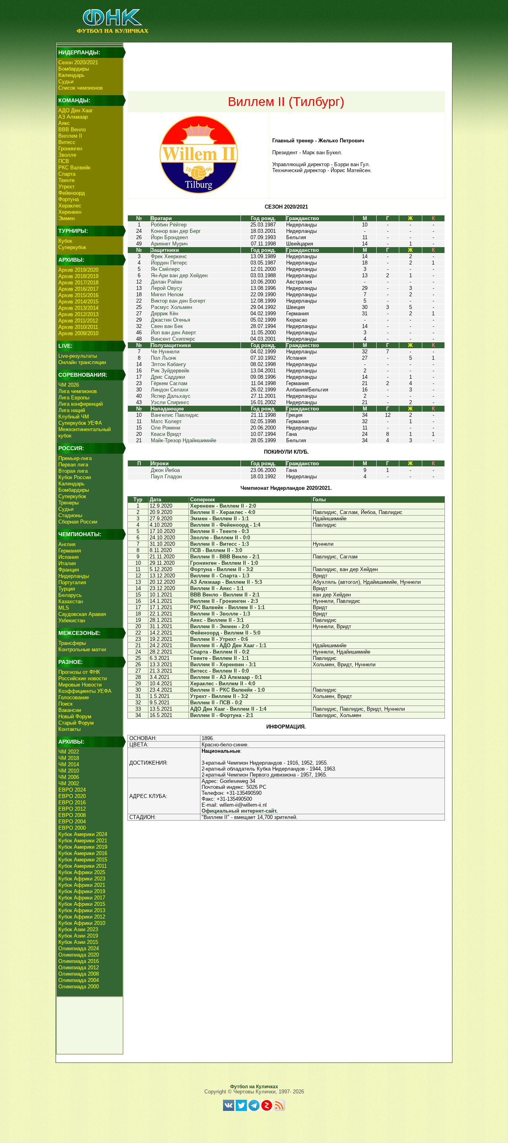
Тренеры (68, 503)
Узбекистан (71, 620)
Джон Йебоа (165, 470)
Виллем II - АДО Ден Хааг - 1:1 (228, 645)
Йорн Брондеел (169, 237)
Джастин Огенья (170, 320)
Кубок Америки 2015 (82, 860)
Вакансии (69, 710)
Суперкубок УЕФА (80, 423)
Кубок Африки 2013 (81, 910)
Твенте (66, 180)
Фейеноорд (71, 193)
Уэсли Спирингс (170, 402)
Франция (68, 570)
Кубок (65, 241)
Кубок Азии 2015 (78, 942)
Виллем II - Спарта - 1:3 (219, 576)
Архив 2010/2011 (78, 327)
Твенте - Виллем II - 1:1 (219, 658)
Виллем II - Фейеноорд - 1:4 (225, 525)
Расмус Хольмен (171, 307)
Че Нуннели (165, 352)
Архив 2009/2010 (78, 333)
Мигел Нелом (167, 294)
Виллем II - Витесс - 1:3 (219, 544)
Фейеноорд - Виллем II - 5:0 (225, 633)
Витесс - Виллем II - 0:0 (219, 671)
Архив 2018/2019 (78, 276)
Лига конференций (80, 404)
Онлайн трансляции (82, 362)
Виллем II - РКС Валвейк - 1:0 (227, 690)
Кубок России (74, 477)
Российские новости (82, 678)
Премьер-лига (75, 458)
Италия (67, 563)
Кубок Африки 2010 (81, 923)
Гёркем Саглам (169, 383)
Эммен (66, 218)
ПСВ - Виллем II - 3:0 (216, 550)
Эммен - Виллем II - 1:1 (219, 519)
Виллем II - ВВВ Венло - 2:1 (225, 557)
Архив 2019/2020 (78, 270)
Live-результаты (77, 356)
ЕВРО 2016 (72, 802)
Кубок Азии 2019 (78, 936)
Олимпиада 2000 (78, 987)
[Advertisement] (286, 62)
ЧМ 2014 (68, 764)
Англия (66, 544)
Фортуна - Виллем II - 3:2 (221, 569)
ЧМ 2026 (68, 385)
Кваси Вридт (166, 434)
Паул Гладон (166, 476)
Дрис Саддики (168, 377)
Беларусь (70, 595)
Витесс (66, 142)
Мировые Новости (80, 685)
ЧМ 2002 (68, 783)
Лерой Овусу (166, 288)
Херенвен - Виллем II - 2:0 (223, 506)
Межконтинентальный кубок (84, 432)
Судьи (65, 81)
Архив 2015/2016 (78, 295)
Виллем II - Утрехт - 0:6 (219, 639)
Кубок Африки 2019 (81, 891)
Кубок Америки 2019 (82, 847)
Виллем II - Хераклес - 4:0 (222, 512)
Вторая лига (73, 471)
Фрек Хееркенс (169, 256)
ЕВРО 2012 (72, 809)
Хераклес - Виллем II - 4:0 (222, 684)
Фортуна (68, 199)
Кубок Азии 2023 (78, 929)
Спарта (66, 174)
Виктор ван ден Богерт (178, 301)
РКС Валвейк (74, 168)
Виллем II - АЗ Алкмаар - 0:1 (226, 677)
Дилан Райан (166, 282)
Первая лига (73, 465)
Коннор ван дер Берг (176, 231)
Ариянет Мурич (169, 244)
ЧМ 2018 (68, 758)
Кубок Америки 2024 (82, 834)
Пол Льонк (163, 358)
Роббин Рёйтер (169, 225)
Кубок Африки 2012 (81, 917)
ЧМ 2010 (68, 771)
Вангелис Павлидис (175, 415)
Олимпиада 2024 (78, 948)
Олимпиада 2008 (78, 974)
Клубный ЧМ (73, 417)
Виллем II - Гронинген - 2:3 (224, 601)
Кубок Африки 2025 (81, 872)
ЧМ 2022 (68, 752)
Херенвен (69, 212)
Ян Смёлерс (165, 269)
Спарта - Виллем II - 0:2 (219, 652)
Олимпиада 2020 (78, 955)
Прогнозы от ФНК (79, 672)
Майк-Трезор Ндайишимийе (183, 440)
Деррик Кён (164, 313)
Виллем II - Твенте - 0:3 (219, 531)
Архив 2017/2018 (78, 283)
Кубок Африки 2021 (81, 885)
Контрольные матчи (82, 649)
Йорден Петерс (169, 263)
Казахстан (70, 601)
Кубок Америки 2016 (82, 853)
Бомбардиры (73, 69)
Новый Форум (74, 716)
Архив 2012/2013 (78, 314)
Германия (69, 551)
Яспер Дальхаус (170, 396)
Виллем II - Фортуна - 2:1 (221, 715)
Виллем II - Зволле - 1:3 (220, 614)
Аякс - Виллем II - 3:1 (217, 620)
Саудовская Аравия (82, 614)
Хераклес (69, 206)
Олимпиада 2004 (78, 980)
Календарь (71, 75)
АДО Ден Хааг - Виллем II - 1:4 (228, 709)
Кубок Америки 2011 (82, 866)
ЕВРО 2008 (72, 815)
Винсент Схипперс (173, 339)
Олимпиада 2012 (78, 967)
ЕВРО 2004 (72, 822)
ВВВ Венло (72, 129)
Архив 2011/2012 (78, 321)
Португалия (72, 582)
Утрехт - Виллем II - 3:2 (219, 696)
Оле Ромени (165, 428)
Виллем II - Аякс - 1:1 (217, 588)
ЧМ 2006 (68, 777)
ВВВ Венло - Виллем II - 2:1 (225, 595)
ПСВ (63, 161)
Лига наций (71, 410)
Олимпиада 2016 (78, 961)
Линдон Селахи (169, 390)
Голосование (73, 697)
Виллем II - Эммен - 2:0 (219, 626)
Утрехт (66, 187)
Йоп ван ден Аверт (173, 333)
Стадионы (70, 515)
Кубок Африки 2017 (81, 898)
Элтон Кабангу (168, 364)
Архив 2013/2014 (78, 308)
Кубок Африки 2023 (81, 879)
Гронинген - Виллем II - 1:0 (224, 563)
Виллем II (70, 136)
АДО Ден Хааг (75, 110)
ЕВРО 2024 (72, 790)
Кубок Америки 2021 (82, 841)
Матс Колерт (166, 421)
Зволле (67, 155)
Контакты (69, 729)
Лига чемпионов (77, 391)
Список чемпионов (80, 88)
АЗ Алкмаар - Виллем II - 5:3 (226, 582)
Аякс (64, 123)
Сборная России (77, 522)
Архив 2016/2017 (78, 289)
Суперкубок (72, 247)
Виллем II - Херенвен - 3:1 (223, 664)
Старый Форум (76, 723)
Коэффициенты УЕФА (85, 691)
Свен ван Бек (167, 326)
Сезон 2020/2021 (78, 62)
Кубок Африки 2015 (81, 904)
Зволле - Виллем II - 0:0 (220, 538)
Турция (66, 589)
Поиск (65, 704)
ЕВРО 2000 (72, 828)
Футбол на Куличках (254, 1086)
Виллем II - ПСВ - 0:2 (216, 703)
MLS (63, 608)
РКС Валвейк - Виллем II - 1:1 (227, 607)
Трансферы (72, 643)
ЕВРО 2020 (72, 796)
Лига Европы (73, 398)
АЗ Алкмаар (73, 117)
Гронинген (70, 149)
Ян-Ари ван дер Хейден (179, 275)
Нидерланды (73, 576)
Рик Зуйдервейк (170, 371)
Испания (68, 557)
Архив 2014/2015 (78, 302)
